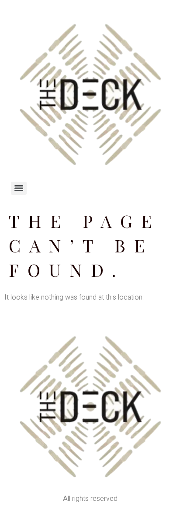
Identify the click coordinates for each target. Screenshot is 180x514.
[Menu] (19, 188)
